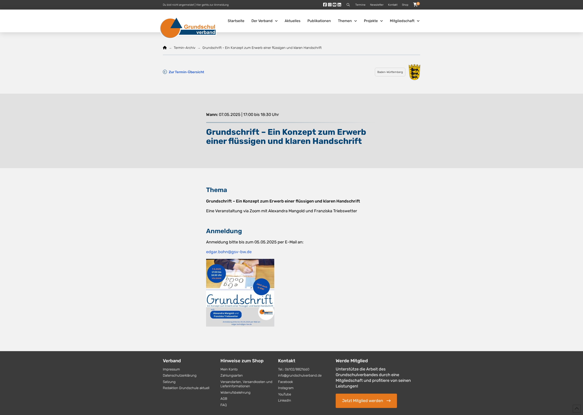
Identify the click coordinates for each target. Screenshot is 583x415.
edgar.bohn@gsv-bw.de (229, 251)
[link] (183, 72)
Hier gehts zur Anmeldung (212, 4)
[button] (348, 5)
